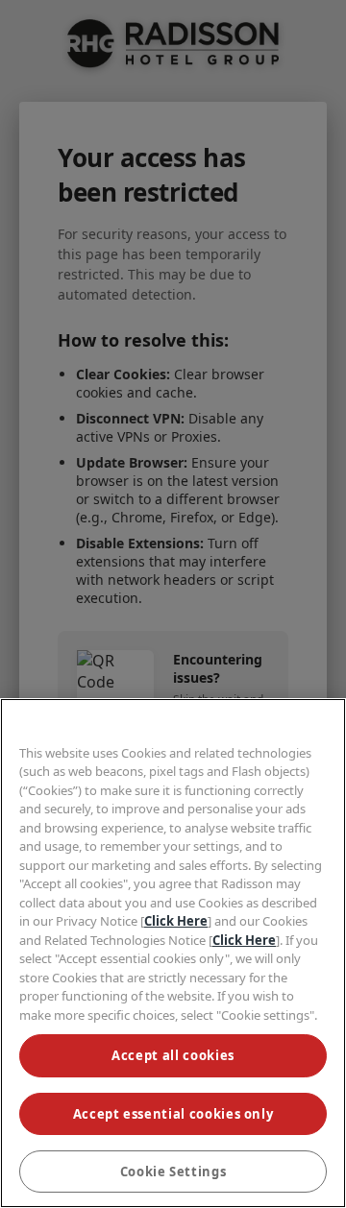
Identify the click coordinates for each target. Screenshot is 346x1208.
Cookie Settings (173, 1171)
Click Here (176, 921)
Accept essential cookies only (173, 1114)
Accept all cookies (173, 1055)
